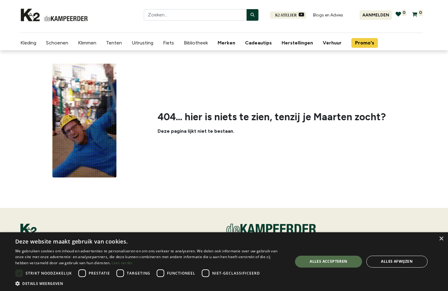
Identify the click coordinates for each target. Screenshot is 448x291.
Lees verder (122, 262)
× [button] (441, 239)
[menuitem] (228, 43)
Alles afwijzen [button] (397, 261)
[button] (150, 283)
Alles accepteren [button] (328, 261)
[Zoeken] (252, 15)
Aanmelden (375, 15)
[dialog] (224, 261)
